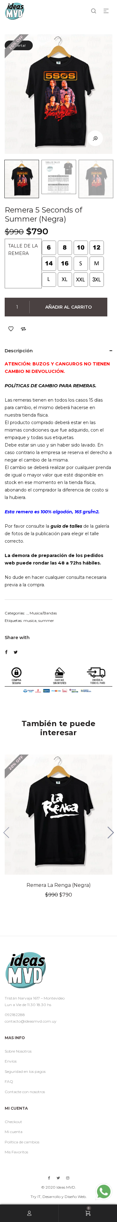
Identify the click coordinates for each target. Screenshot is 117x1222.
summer (46, 620)
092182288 (15, 1014)
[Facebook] (49, 1178)
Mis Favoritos (16, 1152)
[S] (81, 263)
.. (27, 613)
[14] (49, 263)
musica (30, 620)
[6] (49, 248)
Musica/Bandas (43, 613)
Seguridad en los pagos (25, 1071)
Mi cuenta (13, 1131)
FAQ (9, 1081)
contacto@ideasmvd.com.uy (30, 1021)
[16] (65, 263)
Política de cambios (22, 1142)
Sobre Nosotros (18, 1051)
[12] (96, 248)
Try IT (36, 1196)
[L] (49, 279)
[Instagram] (67, 1178)
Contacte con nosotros (25, 1091)
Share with (17, 637)
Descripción (19, 351)
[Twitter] (58, 1178)
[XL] (65, 279)
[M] (96, 263)
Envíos (11, 1061)
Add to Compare (23, 329)
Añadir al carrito (68, 307)
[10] (81, 248)
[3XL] (96, 279)
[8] (65, 248)
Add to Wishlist (11, 329)
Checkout (13, 1121)
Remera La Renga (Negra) (59, 885)
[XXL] (81, 279)
